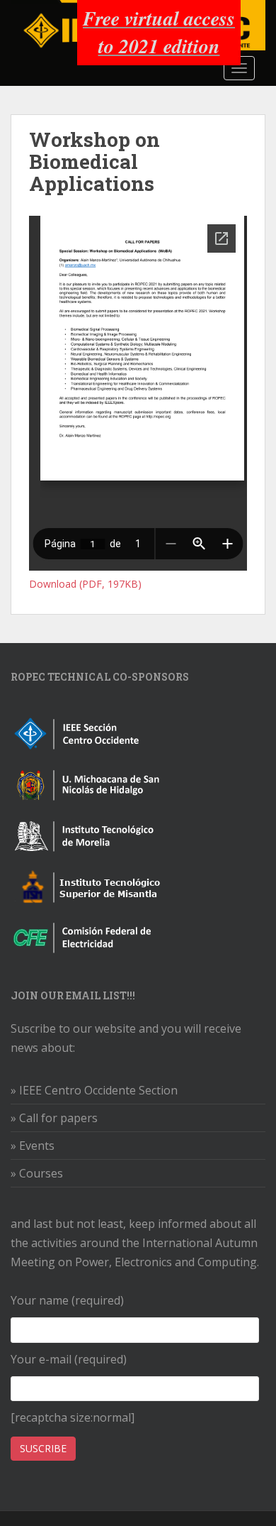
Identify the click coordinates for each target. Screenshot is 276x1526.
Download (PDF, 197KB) (85, 584)
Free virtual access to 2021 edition (159, 32)
